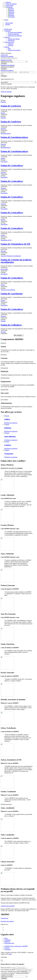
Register (7, 24)
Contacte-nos (4, 918)
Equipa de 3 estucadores (12, 197)
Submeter (3, 978)
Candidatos (7, 31)
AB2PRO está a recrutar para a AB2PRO (16, 946)
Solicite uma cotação (14, 39)
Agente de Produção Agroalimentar (11, 256)
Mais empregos (18, 335)
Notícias (6, 47)
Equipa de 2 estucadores (12, 165)
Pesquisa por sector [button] (6, 60)
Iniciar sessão (9, 23)
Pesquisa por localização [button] (8, 65)
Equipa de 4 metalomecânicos (14, 137)
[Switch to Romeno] (22, 15)
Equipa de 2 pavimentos (12, 293)
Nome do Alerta (6, 967)
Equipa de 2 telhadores (11, 325)
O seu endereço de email (8, 969)
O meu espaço (9, 5)
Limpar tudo (4, 55)
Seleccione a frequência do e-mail (10, 971)
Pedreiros (3, 102)
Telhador (3, 321)
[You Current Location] (18, 72)
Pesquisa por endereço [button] (7, 70)
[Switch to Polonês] (22, 13)
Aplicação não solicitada (15, 35)
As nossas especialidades (15, 32)
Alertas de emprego (6, 91)
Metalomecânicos (6, 133)
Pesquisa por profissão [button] (7, 56)
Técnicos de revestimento (8, 289)
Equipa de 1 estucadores (12, 309)
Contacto (6, 948)
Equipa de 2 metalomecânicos (14, 151)
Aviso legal (7, 949)
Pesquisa (3, 76)
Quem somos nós (9, 42)
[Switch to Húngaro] (22, 12)
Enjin (10, 954)
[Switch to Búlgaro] (22, 10)
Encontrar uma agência (7, 921)
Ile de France (4, 269)
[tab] (18, 56)
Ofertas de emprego (11, 4)
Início (6, 938)
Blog (9, 48)
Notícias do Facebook (14, 50)
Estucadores (4, 161)
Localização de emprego (8, 973)
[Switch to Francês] (22, 9)
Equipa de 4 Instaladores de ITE (15, 244)
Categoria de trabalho (7, 975)
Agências (8, 2)
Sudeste (3, 113)
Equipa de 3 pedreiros (11, 106)
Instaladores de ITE (6, 240)
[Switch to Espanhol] (22, 17)
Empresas (7, 37)
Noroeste (3, 144)
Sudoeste (3, 128)
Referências (11, 40)
